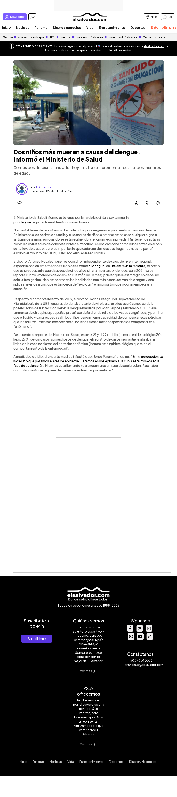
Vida (89, 27)
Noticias (22, 27)
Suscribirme (36, 638)
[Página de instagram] (148, 630)
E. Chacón (43, 187)
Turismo (41, 27)
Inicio (6, 27)
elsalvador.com (154, 46)
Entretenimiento (112, 27)
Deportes (138, 27)
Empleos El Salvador (89, 37)
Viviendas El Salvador (123, 37)
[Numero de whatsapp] (130, 638)
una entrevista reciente (128, 266)
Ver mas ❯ (88, 671)
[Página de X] (139, 630)
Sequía (8, 37)
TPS (52, 37)
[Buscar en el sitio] (32, 16)
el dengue (96, 266)
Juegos (65, 37)
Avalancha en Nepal (31, 37)
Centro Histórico (154, 37)
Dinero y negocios (67, 27)
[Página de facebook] (129, 630)
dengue (25, 222)
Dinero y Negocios (142, 761)
